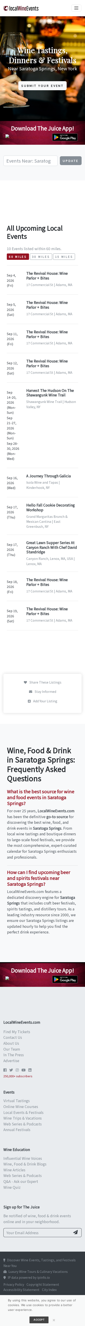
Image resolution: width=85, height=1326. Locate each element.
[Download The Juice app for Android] (66, 136)
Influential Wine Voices (22, 1158)
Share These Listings (45, 682)
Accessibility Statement (21, 1289)
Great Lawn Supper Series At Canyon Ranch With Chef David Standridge (51, 547)
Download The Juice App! (42, 128)
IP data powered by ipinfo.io (29, 1277)
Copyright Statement (43, 1284)
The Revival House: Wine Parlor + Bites (47, 275)
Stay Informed (45, 691)
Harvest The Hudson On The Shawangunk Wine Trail (50, 393)
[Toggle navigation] (76, 8)
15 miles (64, 257)
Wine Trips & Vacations (22, 1118)
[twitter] (11, 1070)
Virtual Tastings (16, 1100)
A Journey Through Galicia (48, 475)
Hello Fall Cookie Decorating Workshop (50, 507)
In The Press (13, 1054)
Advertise (11, 1060)
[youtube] (24, 1070)
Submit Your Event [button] (42, 85)
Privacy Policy (13, 1284)
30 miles (41, 257)
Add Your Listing (44, 701)
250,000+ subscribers (17, 1076)
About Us (11, 1043)
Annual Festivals (16, 1129)
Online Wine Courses (20, 1106)
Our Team (11, 1049)
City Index (49, 1289)
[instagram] (17, 1070)
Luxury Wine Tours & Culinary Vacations (38, 1271)
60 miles (18, 257)
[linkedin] (30, 1070)
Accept (39, 1319)
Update (71, 161)
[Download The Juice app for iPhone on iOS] (28, 136)
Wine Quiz (12, 1187)
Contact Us (12, 1037)
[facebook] (5, 1070)
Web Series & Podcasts (22, 1124)
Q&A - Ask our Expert (20, 1181)
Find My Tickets (16, 1031)
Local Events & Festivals (23, 1112)
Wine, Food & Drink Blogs (24, 1164)
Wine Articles (14, 1169)
